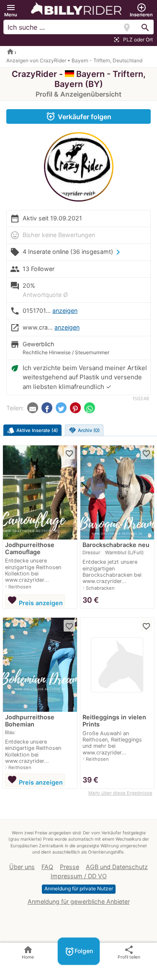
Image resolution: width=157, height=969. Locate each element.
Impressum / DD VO (79, 876)
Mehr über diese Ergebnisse (120, 793)
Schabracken (100, 588)
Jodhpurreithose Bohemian (29, 720)
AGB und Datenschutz (117, 866)
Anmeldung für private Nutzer (78, 888)
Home (28, 952)
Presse (69, 866)
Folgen (78, 951)
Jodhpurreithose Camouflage (29, 548)
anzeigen (64, 310)
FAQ (47, 866)
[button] (10, 10)
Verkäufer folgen (78, 116)
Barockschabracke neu (115, 544)
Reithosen (19, 587)
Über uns (22, 866)
